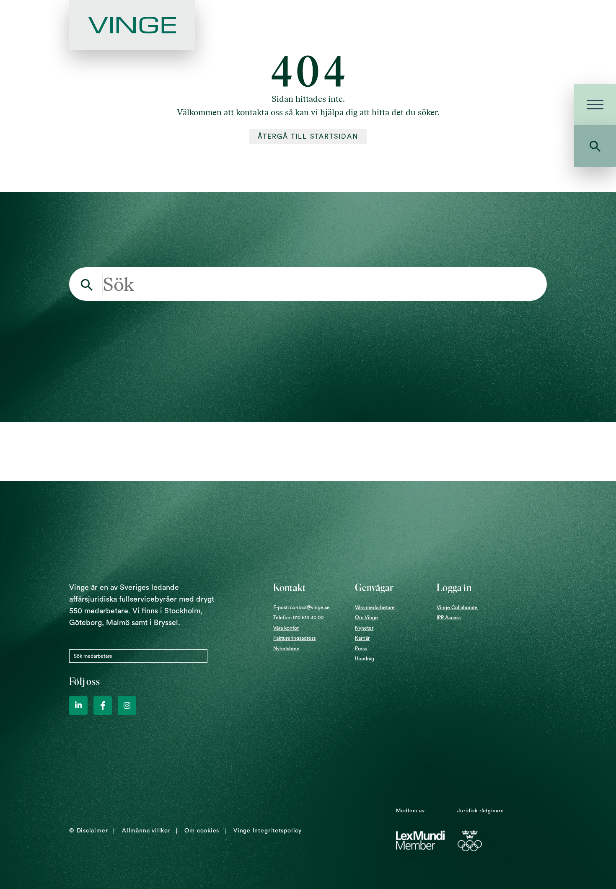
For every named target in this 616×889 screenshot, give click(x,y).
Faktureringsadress (294, 638)
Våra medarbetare (375, 607)
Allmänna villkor (146, 831)
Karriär (362, 638)
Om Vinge (366, 617)
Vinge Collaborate (457, 607)
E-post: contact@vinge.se (301, 607)
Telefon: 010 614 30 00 (298, 617)
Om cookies (201, 831)
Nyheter (364, 628)
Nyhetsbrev (286, 648)
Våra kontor (286, 628)
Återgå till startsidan (308, 136)
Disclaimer (92, 831)
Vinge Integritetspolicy (267, 831)
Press (361, 648)
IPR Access (449, 617)
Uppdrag (364, 658)
